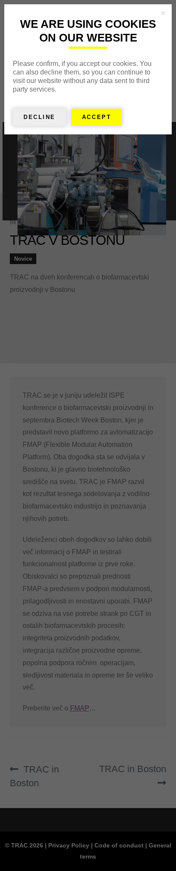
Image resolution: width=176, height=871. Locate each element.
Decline (39, 117)
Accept (96, 117)
